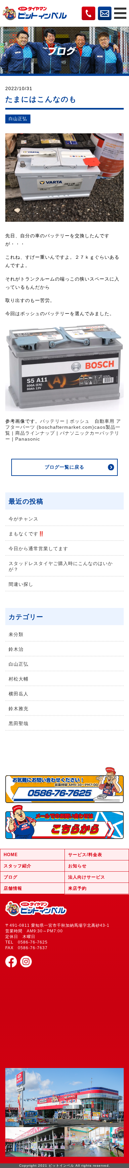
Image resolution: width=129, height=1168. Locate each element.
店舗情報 (13, 888)
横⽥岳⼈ (18, 693)
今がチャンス (23, 518)
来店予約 (77, 888)
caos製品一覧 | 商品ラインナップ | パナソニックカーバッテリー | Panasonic (62, 433)
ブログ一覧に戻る (64, 467)
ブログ (11, 877)
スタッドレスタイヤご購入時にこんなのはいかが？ (61, 566)
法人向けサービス (86, 877)
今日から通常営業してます (38, 548)
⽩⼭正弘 (18, 119)
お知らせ (77, 865)
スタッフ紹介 (17, 865)
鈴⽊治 (16, 649)
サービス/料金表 (85, 854)
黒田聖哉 (18, 723)
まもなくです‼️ (26, 533)
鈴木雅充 (18, 708)
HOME (11, 854)
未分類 (16, 634)
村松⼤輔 (18, 679)
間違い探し (21, 584)
